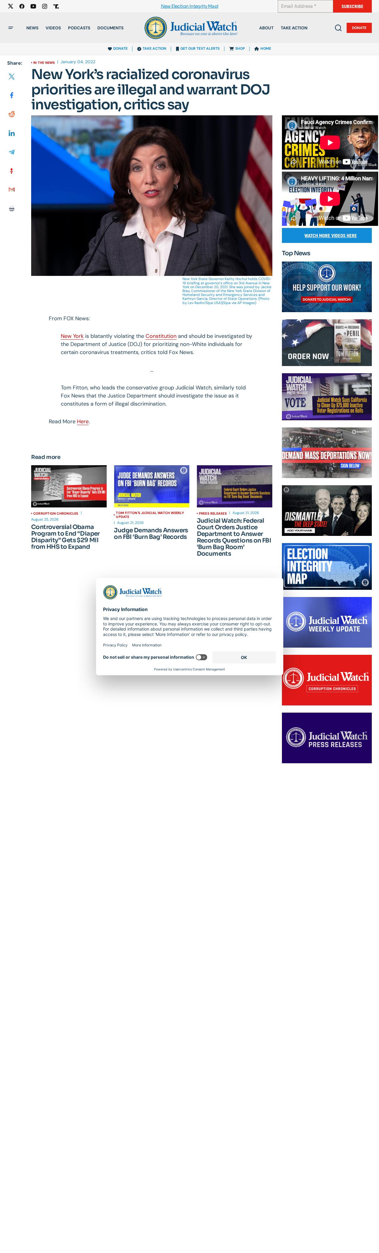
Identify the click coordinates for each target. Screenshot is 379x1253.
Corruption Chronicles (55, 513)
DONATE (120, 48)
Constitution (161, 336)
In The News (44, 62)
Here (83, 421)
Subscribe (352, 6)
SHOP (240, 48)
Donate (359, 27)
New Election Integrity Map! (189, 6)
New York (72, 336)
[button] (10, 27)
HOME (265, 48)
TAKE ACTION (154, 48)
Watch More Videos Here (330, 235)
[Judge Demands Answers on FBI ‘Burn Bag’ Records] (151, 486)
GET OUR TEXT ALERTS (200, 48)
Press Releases (213, 513)
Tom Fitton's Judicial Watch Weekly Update (150, 514)
